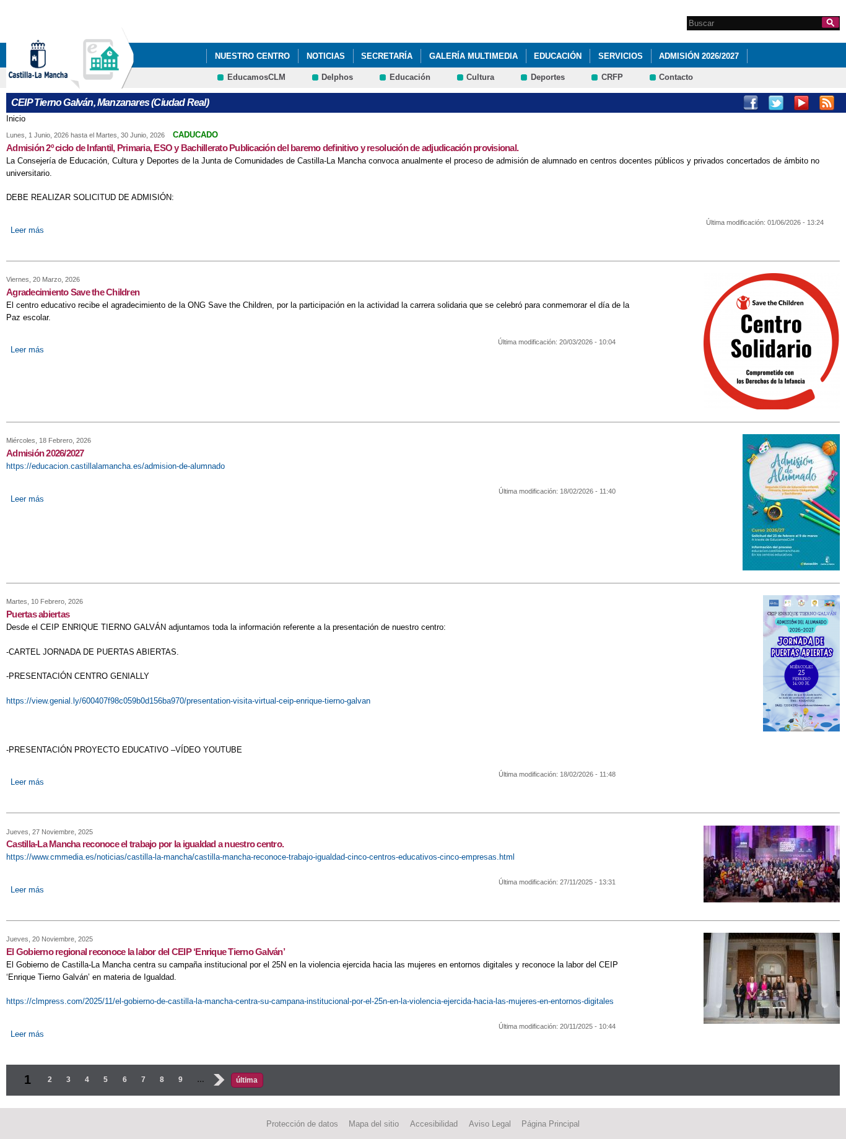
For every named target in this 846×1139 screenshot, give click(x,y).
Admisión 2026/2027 (699, 56)
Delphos (337, 77)
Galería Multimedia (473, 56)
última (247, 1080)
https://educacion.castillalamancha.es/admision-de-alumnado (115, 466)
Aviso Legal (490, 1123)
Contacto (676, 77)
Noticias (326, 56)
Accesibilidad (434, 1123)
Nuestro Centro (252, 56)
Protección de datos (302, 1123)
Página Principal (550, 1123)
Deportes (548, 77)
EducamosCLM (256, 77)
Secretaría (386, 56)
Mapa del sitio (374, 1123)
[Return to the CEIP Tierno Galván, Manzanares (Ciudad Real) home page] (102, 82)
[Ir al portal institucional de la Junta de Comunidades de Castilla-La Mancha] (53, 82)
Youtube (801, 102)
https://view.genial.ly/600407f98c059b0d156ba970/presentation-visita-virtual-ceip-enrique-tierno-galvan (188, 700)
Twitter (776, 102)
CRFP (612, 77)
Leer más (27, 230)
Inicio (15, 118)
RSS (826, 102)
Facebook (750, 102)
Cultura (480, 77)
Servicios (620, 56)
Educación (558, 56)
